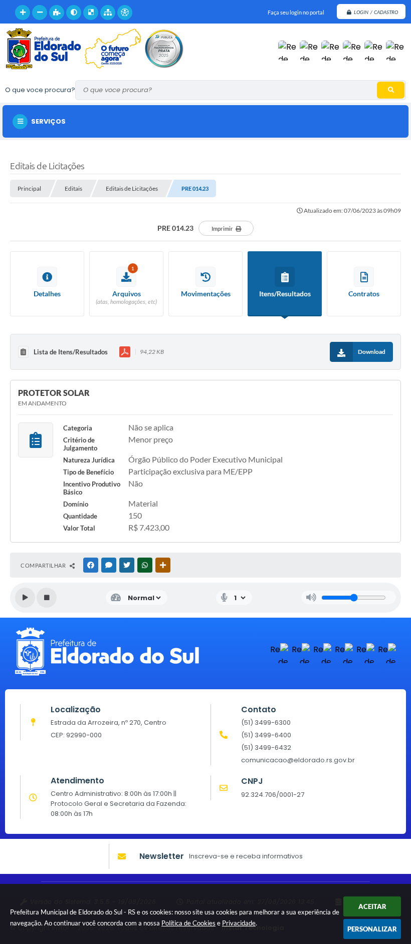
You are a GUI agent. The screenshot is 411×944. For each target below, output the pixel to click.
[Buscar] (390, 90)
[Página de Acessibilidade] (124, 12)
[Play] (25, 598)
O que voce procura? (40, 90)
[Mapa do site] (107, 12)
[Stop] (47, 598)
